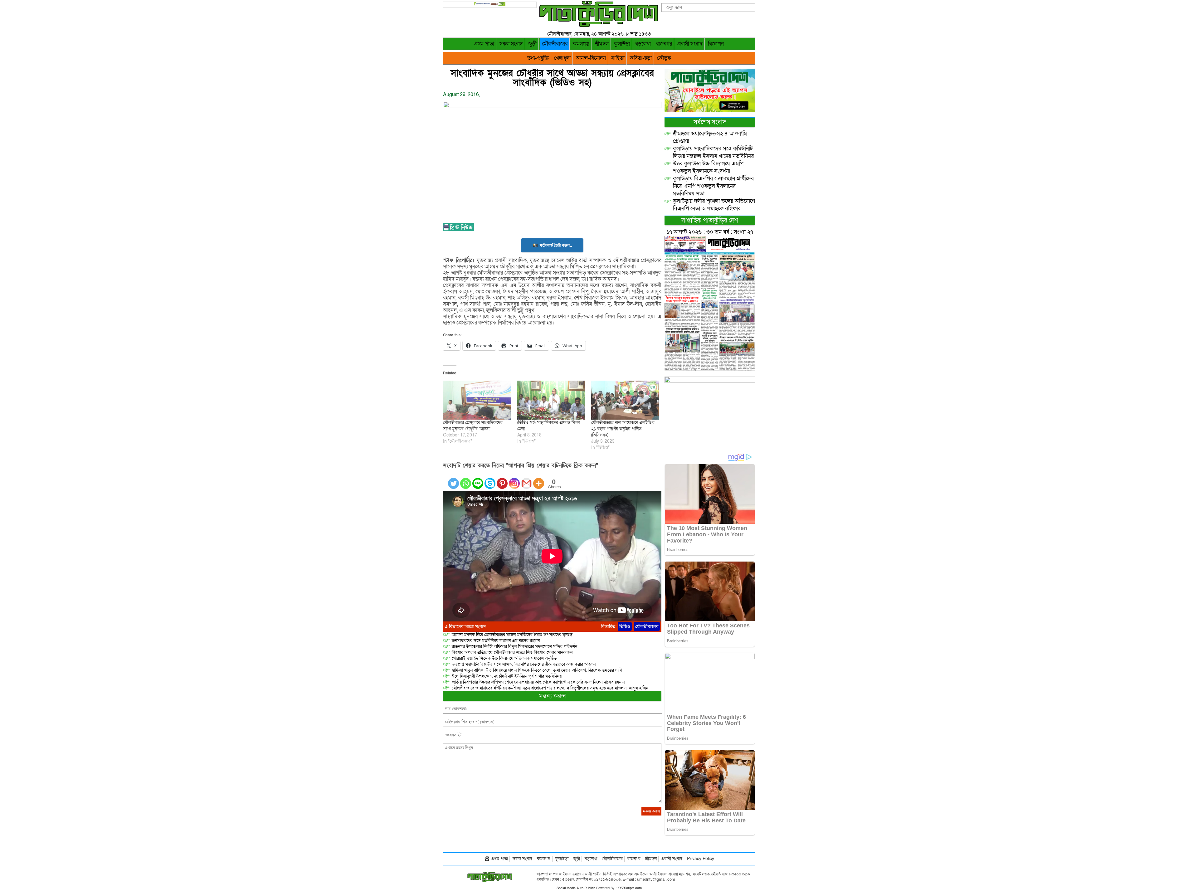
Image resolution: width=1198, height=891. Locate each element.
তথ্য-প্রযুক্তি (538, 58)
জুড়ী (532, 43)
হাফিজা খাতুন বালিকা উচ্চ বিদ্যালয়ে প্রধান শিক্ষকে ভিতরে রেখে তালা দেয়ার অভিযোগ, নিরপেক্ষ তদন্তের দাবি (537, 670)
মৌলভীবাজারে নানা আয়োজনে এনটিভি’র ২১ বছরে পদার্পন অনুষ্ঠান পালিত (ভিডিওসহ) (623, 429)
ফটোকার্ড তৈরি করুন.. (556, 245)
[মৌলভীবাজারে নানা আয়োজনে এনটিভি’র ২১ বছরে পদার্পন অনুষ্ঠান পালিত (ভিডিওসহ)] (625, 400)
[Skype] (490, 479)
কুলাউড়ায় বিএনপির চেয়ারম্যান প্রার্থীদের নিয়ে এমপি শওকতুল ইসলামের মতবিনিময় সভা (713, 186)
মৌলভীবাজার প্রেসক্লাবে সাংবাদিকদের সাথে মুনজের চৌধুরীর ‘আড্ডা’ (473, 426)
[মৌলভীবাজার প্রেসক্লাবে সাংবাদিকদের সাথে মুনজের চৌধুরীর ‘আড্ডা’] (477, 400)
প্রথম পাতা (484, 43)
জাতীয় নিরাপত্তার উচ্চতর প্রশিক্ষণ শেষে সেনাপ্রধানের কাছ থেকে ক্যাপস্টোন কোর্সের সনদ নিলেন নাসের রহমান (538, 682)
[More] (538, 479)
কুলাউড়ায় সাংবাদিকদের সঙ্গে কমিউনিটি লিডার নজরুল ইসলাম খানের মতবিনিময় (713, 152)
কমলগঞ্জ (581, 43)
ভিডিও (624, 626)
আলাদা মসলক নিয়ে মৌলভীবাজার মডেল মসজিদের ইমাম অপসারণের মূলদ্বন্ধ (512, 635)
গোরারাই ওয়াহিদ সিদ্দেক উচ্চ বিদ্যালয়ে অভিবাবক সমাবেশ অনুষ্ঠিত (504, 658)
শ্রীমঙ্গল (602, 43)
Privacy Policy (700, 859)
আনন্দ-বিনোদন (591, 58)
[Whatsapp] (465, 479)
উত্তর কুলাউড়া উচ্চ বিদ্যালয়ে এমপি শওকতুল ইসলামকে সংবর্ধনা (708, 167)
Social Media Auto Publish (576, 888)
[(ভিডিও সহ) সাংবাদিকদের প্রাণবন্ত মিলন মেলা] (551, 400)
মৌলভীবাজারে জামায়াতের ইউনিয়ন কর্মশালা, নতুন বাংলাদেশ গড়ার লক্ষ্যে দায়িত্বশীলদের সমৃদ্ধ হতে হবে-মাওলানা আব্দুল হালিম (550, 688)
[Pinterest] (502, 479)
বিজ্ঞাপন (716, 43)
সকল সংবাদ (511, 43)
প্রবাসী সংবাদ (690, 43)
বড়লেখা (643, 43)
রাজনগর (664, 43)
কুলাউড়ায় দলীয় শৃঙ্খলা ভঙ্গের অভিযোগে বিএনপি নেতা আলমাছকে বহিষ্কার (714, 204)
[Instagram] (514, 479)
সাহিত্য (618, 58)
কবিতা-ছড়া (641, 58)
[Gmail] (526, 479)
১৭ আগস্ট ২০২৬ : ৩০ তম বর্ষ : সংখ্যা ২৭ (709, 232)
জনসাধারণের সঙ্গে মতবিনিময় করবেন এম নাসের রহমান (496, 641)
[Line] (477, 479)
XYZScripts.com (629, 888)
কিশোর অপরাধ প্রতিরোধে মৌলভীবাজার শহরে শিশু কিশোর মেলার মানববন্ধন (512, 652)
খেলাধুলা (562, 58)
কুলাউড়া (622, 43)
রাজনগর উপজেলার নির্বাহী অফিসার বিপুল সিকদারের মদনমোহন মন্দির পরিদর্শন (514, 647)
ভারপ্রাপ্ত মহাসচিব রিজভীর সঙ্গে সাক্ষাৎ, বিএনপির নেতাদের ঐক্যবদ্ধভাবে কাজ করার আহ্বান (524, 664)
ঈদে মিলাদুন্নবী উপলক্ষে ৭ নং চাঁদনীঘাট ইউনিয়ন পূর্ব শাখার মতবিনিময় (507, 676)
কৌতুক (664, 58)
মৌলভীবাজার (554, 43)
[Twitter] (453, 479)
